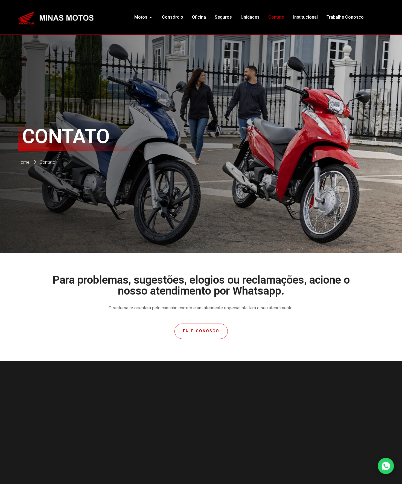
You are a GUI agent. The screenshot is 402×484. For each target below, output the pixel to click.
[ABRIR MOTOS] (151, 17)
